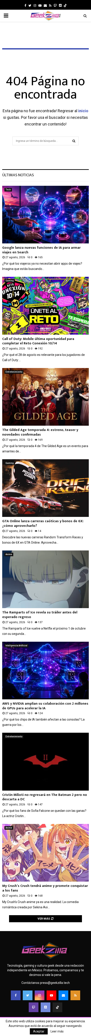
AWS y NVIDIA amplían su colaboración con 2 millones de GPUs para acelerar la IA (45, 706)
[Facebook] (16, 995)
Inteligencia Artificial (16, 645)
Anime (9, 554)
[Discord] (60, 5)
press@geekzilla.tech (55, 983)
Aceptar (38, 1031)
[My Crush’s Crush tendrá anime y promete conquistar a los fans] (45, 853)
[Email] (63, 995)
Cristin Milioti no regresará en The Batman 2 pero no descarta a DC (44, 797)
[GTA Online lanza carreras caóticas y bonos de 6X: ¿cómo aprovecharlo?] (45, 488)
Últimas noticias (18, 175)
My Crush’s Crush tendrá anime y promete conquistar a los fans (45, 888)
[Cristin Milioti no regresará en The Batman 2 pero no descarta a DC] (45, 761)
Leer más (57, 1031)
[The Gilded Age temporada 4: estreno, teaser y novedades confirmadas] (45, 397)
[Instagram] (39, 995)
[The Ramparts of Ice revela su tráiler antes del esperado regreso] (45, 579)
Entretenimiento (14, 372)
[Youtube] (51, 995)
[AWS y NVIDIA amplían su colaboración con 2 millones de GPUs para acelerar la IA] (45, 670)
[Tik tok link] (65, 5)
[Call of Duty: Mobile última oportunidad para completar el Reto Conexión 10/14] (45, 305)
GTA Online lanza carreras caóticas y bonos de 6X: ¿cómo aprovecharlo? (42, 523)
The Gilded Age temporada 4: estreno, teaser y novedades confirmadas (40, 432)
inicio (83, 110)
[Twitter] (27, 995)
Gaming (10, 280)
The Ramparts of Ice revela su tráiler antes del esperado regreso (39, 614)
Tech (8, 189)
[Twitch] (33, 1007)
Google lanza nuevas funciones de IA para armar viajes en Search (41, 250)
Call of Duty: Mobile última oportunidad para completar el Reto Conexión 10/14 (38, 341)
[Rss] (75, 995)
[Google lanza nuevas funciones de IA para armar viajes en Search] (45, 214)
